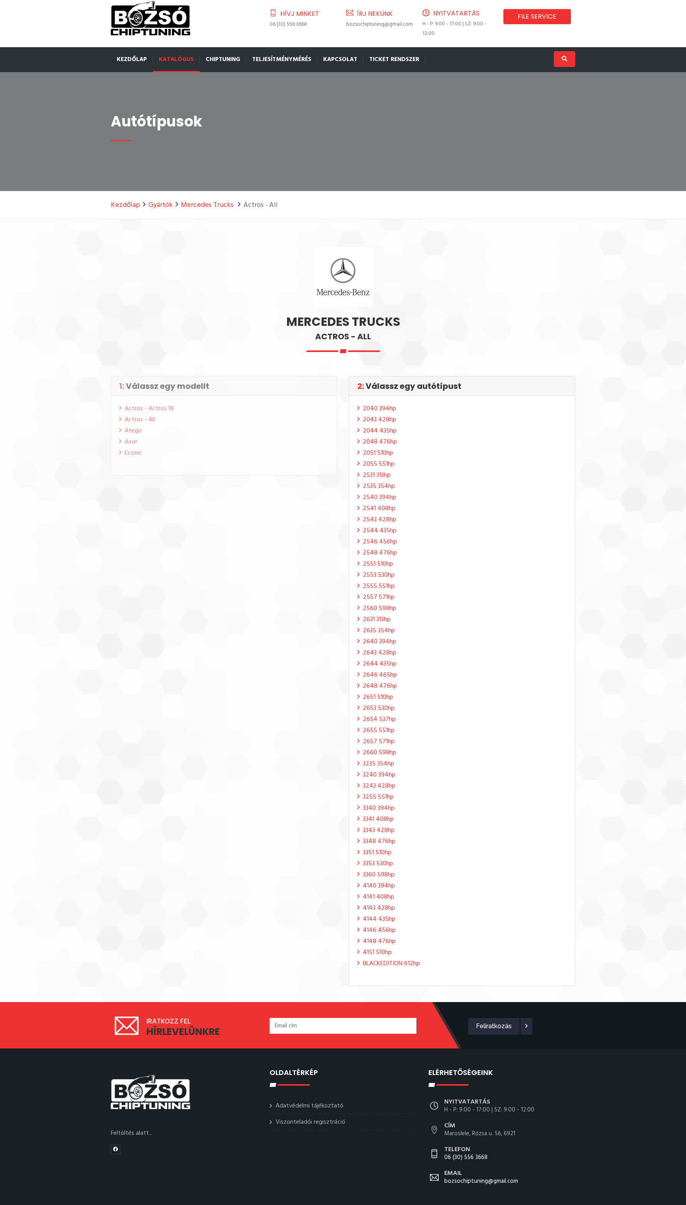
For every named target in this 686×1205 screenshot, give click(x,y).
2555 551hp (379, 586)
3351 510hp (377, 852)
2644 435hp (380, 664)
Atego (133, 431)
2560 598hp (379, 608)
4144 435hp (379, 919)
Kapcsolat (340, 59)
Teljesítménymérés (281, 59)
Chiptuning (223, 59)
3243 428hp (379, 786)
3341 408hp (378, 819)
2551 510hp (378, 564)
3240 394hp (379, 775)
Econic (133, 453)
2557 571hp (379, 597)
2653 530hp (379, 708)
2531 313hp (377, 475)
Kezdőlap (132, 59)
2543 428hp (379, 520)
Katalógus (176, 59)
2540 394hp (379, 497)
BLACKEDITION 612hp (391, 963)
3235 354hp (378, 764)
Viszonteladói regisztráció (310, 1122)
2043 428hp (379, 420)
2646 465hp (380, 675)
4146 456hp (379, 930)
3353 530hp (378, 864)
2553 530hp (379, 575)
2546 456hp (380, 542)
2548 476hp (380, 553)
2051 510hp (378, 453)
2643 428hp (379, 653)
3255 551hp (378, 797)
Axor (131, 442)
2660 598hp (379, 753)
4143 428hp (379, 908)
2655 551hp (379, 730)
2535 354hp (379, 486)
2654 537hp (379, 719)
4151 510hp (377, 952)
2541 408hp (379, 508)
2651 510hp (378, 697)
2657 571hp (379, 741)
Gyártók (160, 205)
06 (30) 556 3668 (288, 24)
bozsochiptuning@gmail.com (379, 24)
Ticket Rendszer (394, 59)
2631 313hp (377, 619)
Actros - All (140, 420)
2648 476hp (380, 686)
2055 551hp (379, 464)
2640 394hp (379, 642)
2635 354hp (379, 630)
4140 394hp (379, 886)
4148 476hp (379, 941)
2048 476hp (380, 442)
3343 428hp (379, 830)
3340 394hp (379, 808)
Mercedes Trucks (208, 205)
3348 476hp (379, 841)
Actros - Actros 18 (149, 409)
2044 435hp (380, 431)
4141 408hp (378, 897)
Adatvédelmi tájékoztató (309, 1106)
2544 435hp (380, 531)
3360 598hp (379, 875)
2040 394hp (379, 409)
